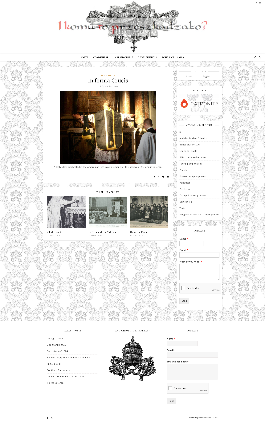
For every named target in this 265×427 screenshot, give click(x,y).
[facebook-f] (47, 418)
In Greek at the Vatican (102, 232)
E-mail (183, 250)
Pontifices (184, 182)
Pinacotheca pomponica (192, 176)
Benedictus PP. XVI (189, 144)
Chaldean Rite (55, 232)
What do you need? (190, 261)
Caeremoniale (124, 57)
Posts (84, 57)
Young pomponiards (190, 163)
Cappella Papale (188, 150)
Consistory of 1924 (57, 351)
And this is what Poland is (193, 138)
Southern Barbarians (58, 370)
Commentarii (101, 57)
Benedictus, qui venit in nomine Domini (68, 357)
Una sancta (108, 75)
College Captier (55, 338)
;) (180, 131)
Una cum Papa (138, 232)
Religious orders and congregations (199, 214)
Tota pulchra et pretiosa (192, 195)
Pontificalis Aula (173, 57)
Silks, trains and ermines (192, 157)
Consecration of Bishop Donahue (65, 376)
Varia (182, 208)
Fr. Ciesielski (53, 363)
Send (184, 300)
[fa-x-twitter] (52, 418)
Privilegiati (185, 189)
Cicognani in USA (56, 344)
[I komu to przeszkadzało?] (132, 27)
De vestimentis (147, 57)
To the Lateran (55, 382)
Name (183, 238)
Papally (183, 170)
